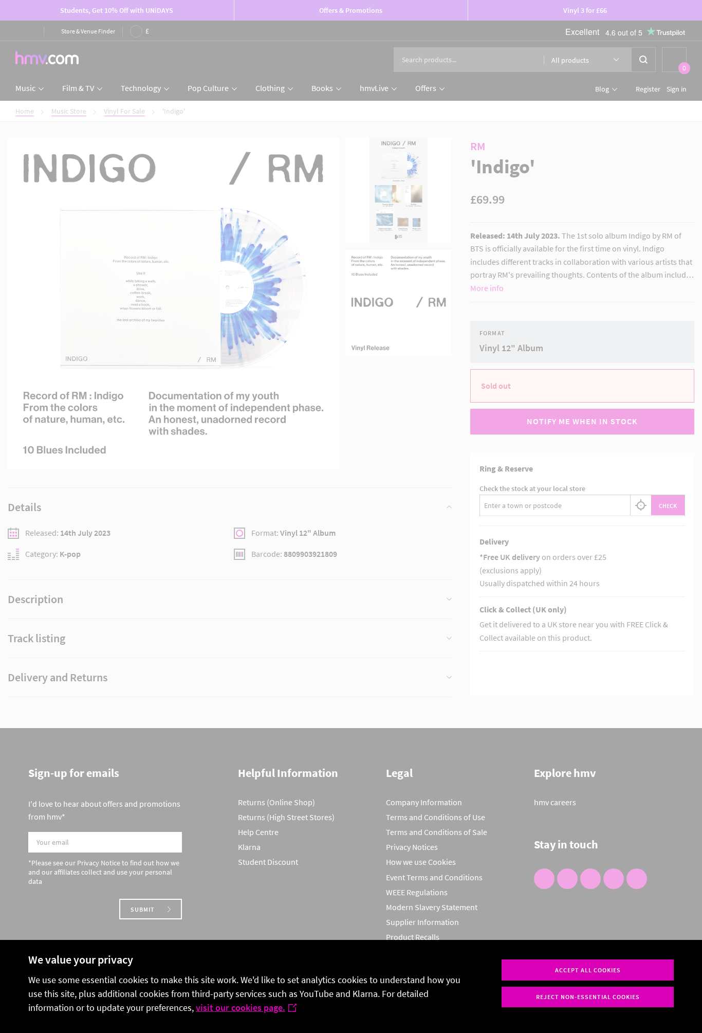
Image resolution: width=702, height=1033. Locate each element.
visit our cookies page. (240, 1007)
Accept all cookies (588, 970)
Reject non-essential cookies (588, 997)
